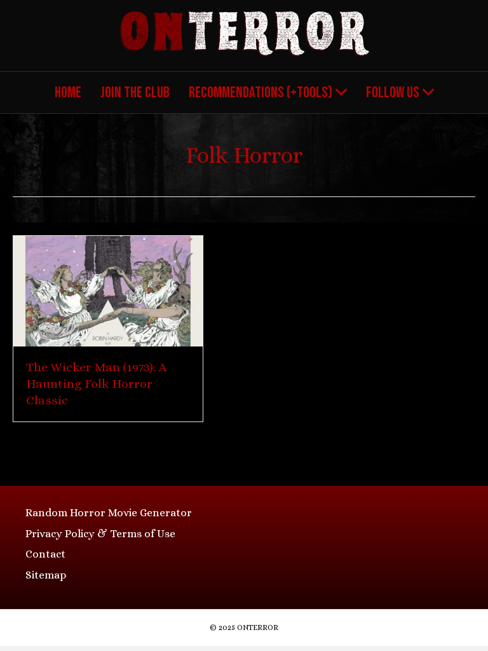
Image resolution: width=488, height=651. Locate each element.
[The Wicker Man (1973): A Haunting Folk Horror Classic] (108, 290)
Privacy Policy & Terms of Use (100, 534)
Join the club (135, 92)
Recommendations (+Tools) (260, 92)
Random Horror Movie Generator (108, 513)
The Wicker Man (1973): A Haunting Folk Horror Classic (96, 384)
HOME (68, 92)
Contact (45, 554)
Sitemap (45, 575)
